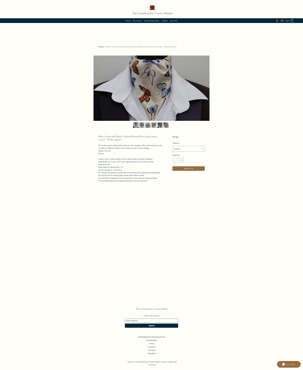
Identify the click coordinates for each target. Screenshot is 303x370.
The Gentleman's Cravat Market (152, 13)
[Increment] (181, 160)
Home (101, 47)
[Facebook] (277, 21)
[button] (292, 20)
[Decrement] (174, 160)
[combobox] (188, 149)
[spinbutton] (178, 160)
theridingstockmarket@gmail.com (152, 337)
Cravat (176, 143)
